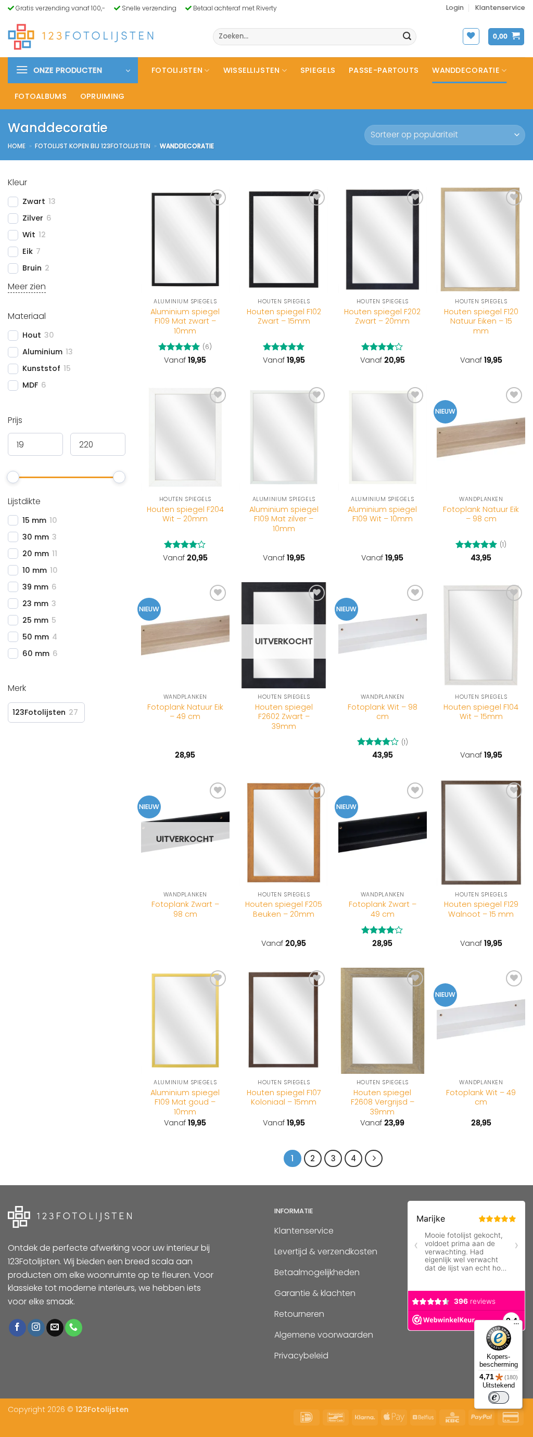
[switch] (498, 1397)
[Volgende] (374, 1158)
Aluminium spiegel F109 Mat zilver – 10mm (284, 519)
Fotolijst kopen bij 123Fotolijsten (92, 146)
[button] (455, 8)
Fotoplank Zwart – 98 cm (185, 909)
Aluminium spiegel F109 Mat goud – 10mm (185, 1102)
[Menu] (516, 1326)
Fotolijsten (176, 70)
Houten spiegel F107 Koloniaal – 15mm (284, 1097)
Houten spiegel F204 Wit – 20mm (185, 514)
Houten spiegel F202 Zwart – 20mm (382, 316)
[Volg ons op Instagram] (36, 1328)
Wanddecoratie (466, 70)
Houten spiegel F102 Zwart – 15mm (284, 316)
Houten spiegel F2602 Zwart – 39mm (284, 717)
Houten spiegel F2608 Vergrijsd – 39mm (382, 1102)
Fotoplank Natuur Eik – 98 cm (481, 514)
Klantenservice (500, 7)
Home (17, 146)
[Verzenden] (407, 37)
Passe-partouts (383, 70)
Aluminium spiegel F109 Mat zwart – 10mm (185, 321)
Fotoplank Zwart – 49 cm (382, 909)
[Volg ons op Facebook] (17, 1328)
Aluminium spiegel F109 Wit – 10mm (382, 514)
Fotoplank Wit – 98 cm (382, 712)
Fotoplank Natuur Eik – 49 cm (185, 712)
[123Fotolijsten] (81, 36)
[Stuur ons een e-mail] (55, 1328)
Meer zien (27, 286)
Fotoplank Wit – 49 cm (481, 1097)
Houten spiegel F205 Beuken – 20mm (283, 909)
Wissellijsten (251, 70)
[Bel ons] (73, 1328)
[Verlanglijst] (471, 36)
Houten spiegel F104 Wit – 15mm (480, 712)
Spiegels (317, 70)
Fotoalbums (41, 96)
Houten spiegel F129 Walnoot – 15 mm (481, 909)
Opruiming (102, 96)
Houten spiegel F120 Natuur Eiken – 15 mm (481, 321)
